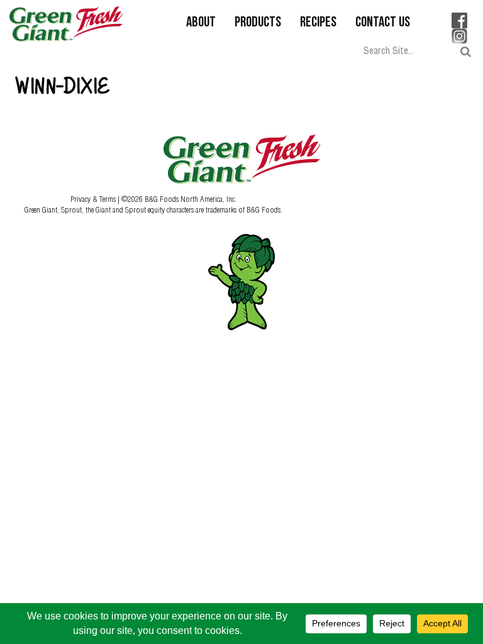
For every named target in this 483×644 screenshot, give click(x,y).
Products (258, 23)
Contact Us (382, 23)
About (201, 23)
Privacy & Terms (94, 199)
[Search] (466, 52)
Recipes (318, 23)
